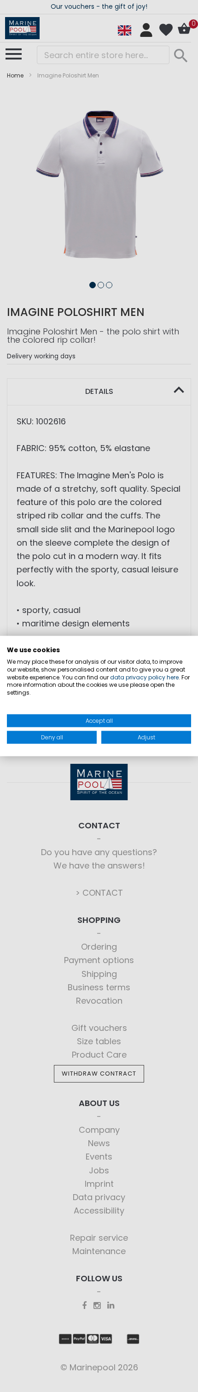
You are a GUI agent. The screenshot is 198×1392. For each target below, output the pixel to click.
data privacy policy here (144, 677)
